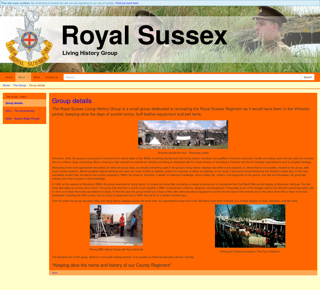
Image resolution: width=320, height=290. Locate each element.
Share (54, 272)
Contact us (51, 77)
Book (37, 77)
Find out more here (127, 3)
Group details (72, 100)
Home (9, 77)
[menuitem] (23, 77)
